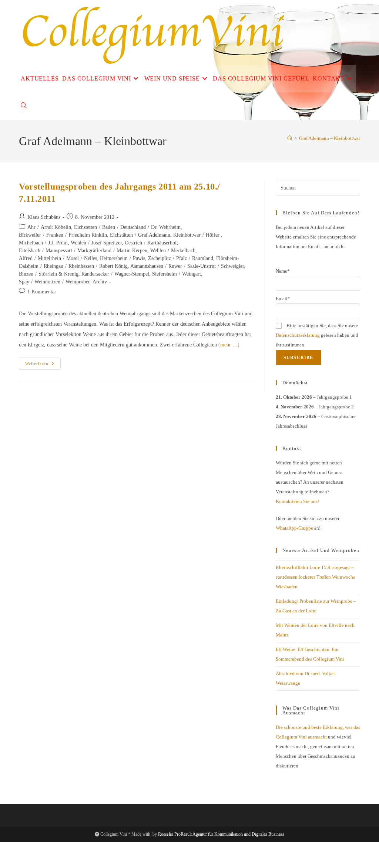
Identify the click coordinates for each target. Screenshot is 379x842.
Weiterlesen (43, 365)
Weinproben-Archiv (86, 281)
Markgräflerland (94, 250)
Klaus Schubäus (43, 217)
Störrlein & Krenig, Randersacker (73, 274)
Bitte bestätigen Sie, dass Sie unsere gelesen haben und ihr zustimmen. (317, 335)
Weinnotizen (47, 281)
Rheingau (53, 266)
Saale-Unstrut (201, 266)
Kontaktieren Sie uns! (297, 501)
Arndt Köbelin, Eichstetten (69, 227)
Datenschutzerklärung (298, 335)
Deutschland (133, 227)
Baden (108, 227)
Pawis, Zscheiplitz (152, 258)
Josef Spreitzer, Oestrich (116, 243)
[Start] (289, 138)
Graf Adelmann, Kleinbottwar (169, 235)
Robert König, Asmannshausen (131, 266)
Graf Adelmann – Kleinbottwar (329, 138)
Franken (54, 235)
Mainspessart (59, 250)
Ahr (31, 227)
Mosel (72, 258)
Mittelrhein (49, 258)
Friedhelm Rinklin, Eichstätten (100, 235)
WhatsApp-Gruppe (294, 528)
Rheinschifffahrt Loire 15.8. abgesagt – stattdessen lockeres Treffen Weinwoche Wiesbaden (315, 577)
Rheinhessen (81, 266)
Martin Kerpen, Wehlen (141, 250)
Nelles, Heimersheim (106, 258)
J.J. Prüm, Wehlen (67, 243)
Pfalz (181, 258)
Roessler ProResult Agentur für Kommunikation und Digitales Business (221, 834)
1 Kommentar (41, 292)
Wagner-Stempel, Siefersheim (145, 274)
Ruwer (175, 266)
